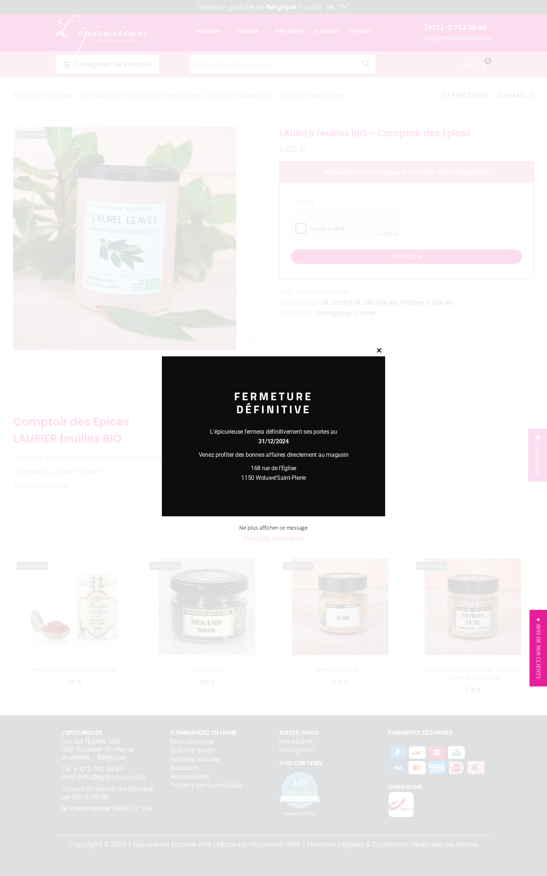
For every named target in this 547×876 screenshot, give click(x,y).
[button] (538, 648)
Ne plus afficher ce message (273, 527)
